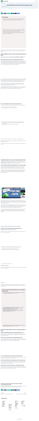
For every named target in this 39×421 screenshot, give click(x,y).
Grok (15, 13)
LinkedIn (12, 13)
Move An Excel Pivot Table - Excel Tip (8, 188)
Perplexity (5, 13)
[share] (19, 188)
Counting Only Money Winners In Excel (3, 403)
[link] (2, 188)
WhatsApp (8, 13)
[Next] (24, 406)
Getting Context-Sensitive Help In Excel (21, 393)
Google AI (18, 13)
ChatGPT (2, 13)
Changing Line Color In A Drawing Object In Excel (7, 393)
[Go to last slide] (2, 406)
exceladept (3, 6)
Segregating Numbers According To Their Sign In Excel (16, 404)
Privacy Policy (36, 1)
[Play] (23, 193)
